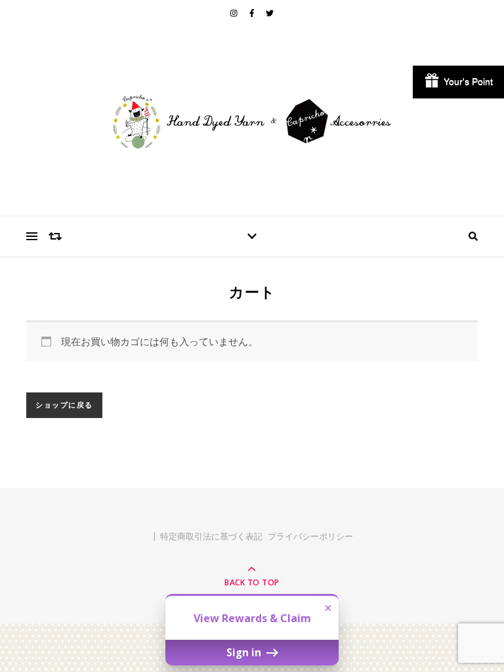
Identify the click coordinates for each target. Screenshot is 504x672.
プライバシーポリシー (310, 536)
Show (458, 82)
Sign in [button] (245, 652)
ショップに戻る (64, 405)
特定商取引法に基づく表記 (211, 536)
